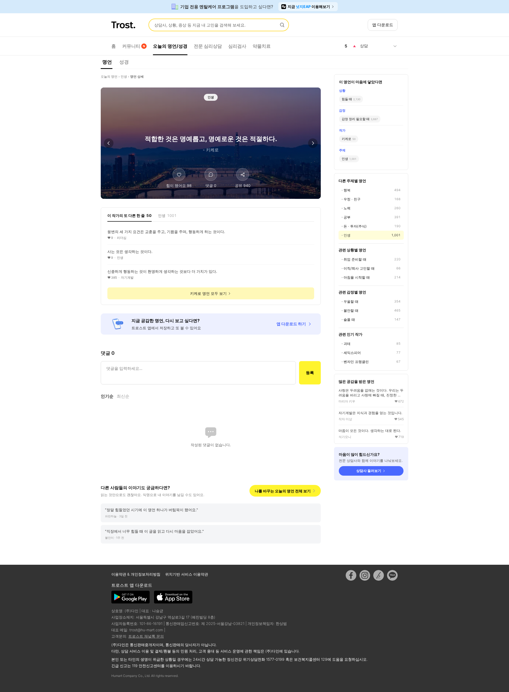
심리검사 (237, 46)
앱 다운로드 (382, 24)
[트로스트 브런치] (378, 575)
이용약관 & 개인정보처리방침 (136, 574)
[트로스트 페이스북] (351, 575)
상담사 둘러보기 (368, 470)
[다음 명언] (313, 143)
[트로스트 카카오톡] (392, 575)
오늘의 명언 (109, 76)
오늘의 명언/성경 (170, 46)
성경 (124, 62)
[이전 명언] (108, 143)
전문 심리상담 (208, 46)
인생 (124, 76)
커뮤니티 (131, 46)
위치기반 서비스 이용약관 (186, 574)
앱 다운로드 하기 (291, 323)
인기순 (107, 396)
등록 (310, 372)
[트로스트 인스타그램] (364, 575)
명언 (107, 62)
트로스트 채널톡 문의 (146, 636)
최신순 (123, 396)
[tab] (129, 217)
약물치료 (262, 46)
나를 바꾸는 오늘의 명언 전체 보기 (283, 491)
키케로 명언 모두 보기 (208, 293)
